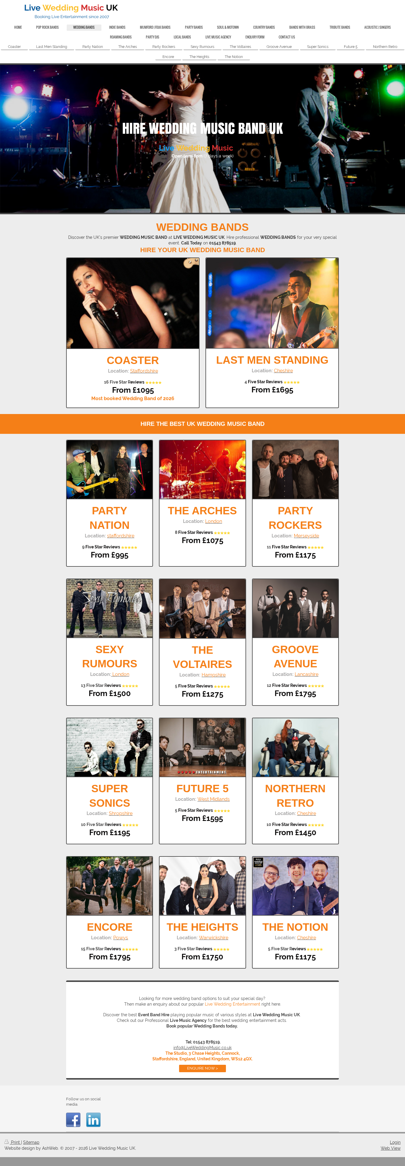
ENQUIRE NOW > (202, 1068)
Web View (391, 1148)
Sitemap (31, 1142)
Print (15, 1142)
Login (395, 1142)
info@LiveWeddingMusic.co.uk (202, 1047)
